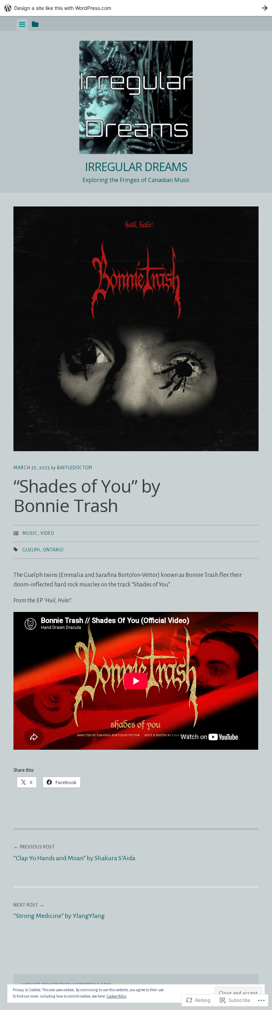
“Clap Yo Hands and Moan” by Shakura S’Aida (74, 853)
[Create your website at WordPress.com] (136, 8)
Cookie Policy (116, 996)
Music (30, 533)
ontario (53, 549)
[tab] (22, 25)
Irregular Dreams (136, 166)
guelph (31, 549)
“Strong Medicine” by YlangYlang (59, 911)
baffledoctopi (74, 467)
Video (47, 533)
